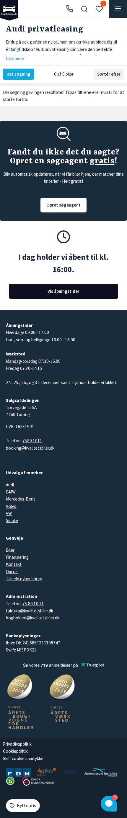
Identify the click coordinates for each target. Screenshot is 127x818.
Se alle (12, 520)
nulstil (106, 92)
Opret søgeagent (63, 205)
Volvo (11, 506)
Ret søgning (18, 74)
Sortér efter (109, 74)
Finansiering (17, 557)
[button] (84, 9)
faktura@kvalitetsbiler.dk (29, 611)
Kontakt (14, 564)
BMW (11, 492)
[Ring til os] (69, 9)
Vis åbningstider (63, 291)
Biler (10, 550)
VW (9, 513)
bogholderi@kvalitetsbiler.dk (32, 618)
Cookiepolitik (15, 751)
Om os (12, 571)
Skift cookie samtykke (23, 758)
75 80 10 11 (33, 603)
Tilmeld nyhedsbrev (24, 578)
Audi (10, 485)
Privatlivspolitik (17, 744)
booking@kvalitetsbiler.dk (30, 448)
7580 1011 (32, 440)
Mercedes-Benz (20, 499)
